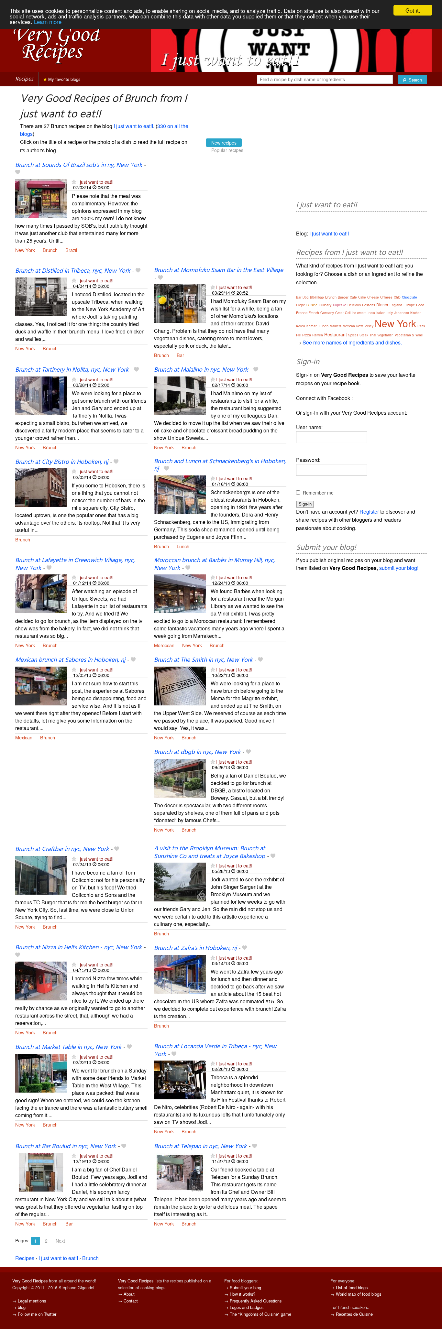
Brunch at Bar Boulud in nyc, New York (65, 1146)
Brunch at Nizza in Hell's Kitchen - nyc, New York (78, 948)
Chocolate (409, 297)
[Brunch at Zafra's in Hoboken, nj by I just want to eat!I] (180, 973)
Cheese (373, 297)
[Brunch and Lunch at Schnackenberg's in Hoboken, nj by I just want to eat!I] (180, 494)
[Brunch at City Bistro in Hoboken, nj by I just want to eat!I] (41, 487)
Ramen (317, 335)
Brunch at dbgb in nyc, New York (197, 752)
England (396, 305)
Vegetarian (385, 335)
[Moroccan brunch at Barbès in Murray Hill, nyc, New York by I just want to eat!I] (180, 593)
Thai (373, 335)
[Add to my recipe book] (17, 173)
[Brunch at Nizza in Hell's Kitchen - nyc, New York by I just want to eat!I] (41, 980)
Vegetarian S (404, 335)
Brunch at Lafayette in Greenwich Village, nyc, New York (75, 564)
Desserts (368, 305)
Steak (363, 335)
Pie (298, 335)
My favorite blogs (64, 79)
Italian (380, 312)
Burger (343, 297)
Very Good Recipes (30, 1281)
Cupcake (339, 305)
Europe (409, 304)
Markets (335, 326)
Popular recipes (227, 150)
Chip (397, 297)
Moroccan (164, 645)
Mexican (23, 737)
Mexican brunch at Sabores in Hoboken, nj (70, 660)
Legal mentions (32, 1301)
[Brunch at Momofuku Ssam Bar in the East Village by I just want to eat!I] (180, 303)
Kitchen (416, 312)
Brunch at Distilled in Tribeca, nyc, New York (72, 271)
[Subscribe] (74, 181)
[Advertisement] (220, 214)
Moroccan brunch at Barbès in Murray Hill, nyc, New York (214, 564)
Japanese (401, 312)
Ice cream (359, 312)
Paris (421, 326)
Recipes (24, 79)
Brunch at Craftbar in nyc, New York (62, 849)
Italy (390, 312)
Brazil (71, 249)
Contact (131, 1301)
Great (339, 312)
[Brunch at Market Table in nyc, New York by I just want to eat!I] (41, 1072)
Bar (180, 355)
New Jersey (364, 326)
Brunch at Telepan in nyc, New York (200, 1146)
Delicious (354, 305)
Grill (347, 312)
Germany (327, 312)
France (301, 312)
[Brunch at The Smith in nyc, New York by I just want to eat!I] (180, 685)
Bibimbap (317, 297)
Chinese (386, 297)
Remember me (318, 492)
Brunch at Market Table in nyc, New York (68, 1047)
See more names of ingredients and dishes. (352, 342)
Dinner (382, 304)
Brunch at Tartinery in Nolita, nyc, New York (71, 370)
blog (22, 1307)
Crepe (300, 305)
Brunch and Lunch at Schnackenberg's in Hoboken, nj (220, 465)
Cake (362, 297)
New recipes (224, 142)
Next (60, 1240)
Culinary (325, 304)
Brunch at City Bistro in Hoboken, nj (61, 462)
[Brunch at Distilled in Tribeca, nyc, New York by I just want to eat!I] (41, 296)
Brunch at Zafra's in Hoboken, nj (195, 948)
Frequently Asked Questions (256, 1301)
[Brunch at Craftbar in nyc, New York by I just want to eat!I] (41, 874)
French (314, 312)
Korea (300, 326)
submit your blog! (398, 568)
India (371, 312)
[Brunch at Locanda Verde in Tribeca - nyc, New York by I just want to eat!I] (180, 1079)
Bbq (306, 297)
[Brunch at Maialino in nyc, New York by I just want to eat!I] (180, 395)
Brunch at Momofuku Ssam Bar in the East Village (218, 270)
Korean (311, 326)
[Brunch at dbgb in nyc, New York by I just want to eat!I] (180, 777)
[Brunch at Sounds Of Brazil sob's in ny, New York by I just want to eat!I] (41, 197)
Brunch (50, 249)
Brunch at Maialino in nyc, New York (201, 370)
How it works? (242, 1294)
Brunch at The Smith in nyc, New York (203, 660)
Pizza (306, 334)
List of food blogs (352, 1287)
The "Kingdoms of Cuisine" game (260, 1314)
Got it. (412, 10)
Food (420, 304)
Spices (353, 335)
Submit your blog (245, 1287)
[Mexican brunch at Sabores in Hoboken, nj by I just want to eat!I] (41, 685)
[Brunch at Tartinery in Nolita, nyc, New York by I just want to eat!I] (41, 395)
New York (25, 249)
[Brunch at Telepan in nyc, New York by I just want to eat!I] (180, 1171)
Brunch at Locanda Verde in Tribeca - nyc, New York (215, 1050)
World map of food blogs (358, 1294)
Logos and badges (246, 1307)
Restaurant (335, 334)
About (129, 1294)
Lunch (183, 546)
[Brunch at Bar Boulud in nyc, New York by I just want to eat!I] (41, 1171)
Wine (419, 335)
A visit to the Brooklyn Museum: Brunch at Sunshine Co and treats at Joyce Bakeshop (209, 852)
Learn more (47, 21)
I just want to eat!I (133, 126)
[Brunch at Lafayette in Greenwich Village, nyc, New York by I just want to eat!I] (41, 593)
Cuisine (311, 305)
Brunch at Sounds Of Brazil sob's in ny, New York (78, 165)
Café (353, 297)
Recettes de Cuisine (354, 1314)
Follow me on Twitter (37, 1314)
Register (369, 511)
